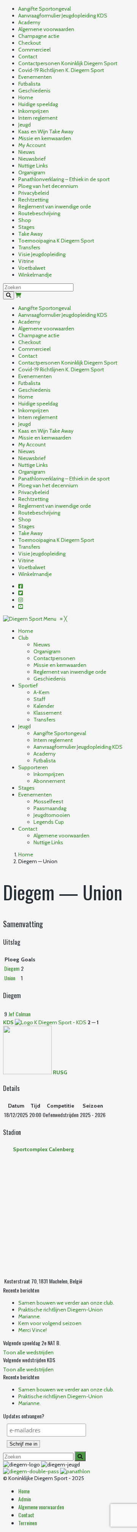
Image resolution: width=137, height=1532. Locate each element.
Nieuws (26, 152)
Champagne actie (38, 36)
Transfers (29, 247)
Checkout (29, 42)
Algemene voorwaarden (46, 29)
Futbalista (29, 83)
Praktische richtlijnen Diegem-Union (60, 1309)
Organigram (31, 172)
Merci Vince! (32, 1330)
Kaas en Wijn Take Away (45, 131)
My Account (32, 145)
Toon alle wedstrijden (28, 1352)
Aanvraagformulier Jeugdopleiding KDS (62, 15)
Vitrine (26, 261)
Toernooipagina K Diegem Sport (56, 240)
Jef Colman (19, 1014)
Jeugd (24, 124)
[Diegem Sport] (23, 618)
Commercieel (34, 49)
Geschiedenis (34, 90)
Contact (27, 56)
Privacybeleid (33, 192)
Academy (29, 22)
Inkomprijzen (33, 111)
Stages (26, 227)
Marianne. (29, 1316)
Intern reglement (37, 117)
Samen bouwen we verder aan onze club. (66, 1302)
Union (9, 978)
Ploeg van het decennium (48, 186)
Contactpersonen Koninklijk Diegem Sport (67, 63)
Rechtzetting (33, 199)
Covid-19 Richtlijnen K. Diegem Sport (61, 70)
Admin (24, 1499)
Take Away (30, 233)
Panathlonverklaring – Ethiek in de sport (64, 179)
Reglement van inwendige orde (54, 206)
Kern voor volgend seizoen (49, 1323)
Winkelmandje (35, 274)
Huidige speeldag (38, 104)
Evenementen (35, 77)
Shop (24, 220)
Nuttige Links (33, 165)
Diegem (11, 968)
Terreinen (27, 1523)
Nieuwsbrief (32, 158)
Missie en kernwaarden (44, 138)
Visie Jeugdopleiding (41, 254)
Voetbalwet (31, 267)
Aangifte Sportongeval (44, 8)
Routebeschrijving (39, 213)
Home (25, 97)
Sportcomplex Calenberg (43, 1149)
